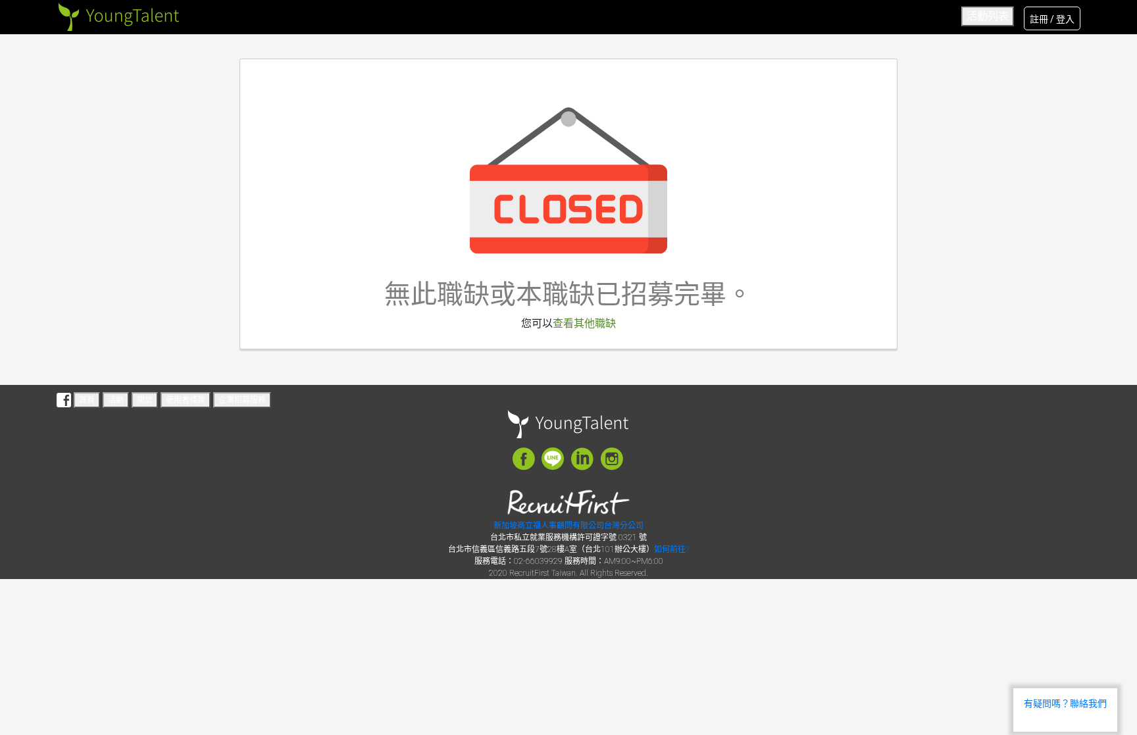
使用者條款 (185, 400)
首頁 (87, 400)
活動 (116, 400)
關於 (145, 400)
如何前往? (671, 549)
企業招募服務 (242, 400)
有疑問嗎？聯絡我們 (1065, 703)
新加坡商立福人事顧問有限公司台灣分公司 (568, 525)
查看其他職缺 (584, 323)
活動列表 (988, 16)
